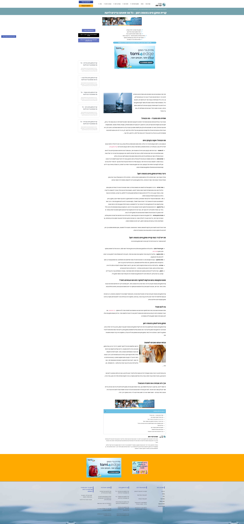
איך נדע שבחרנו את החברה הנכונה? (155, 431)
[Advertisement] (135, 79)
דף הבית (164, 9)
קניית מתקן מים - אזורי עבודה (156, 9)
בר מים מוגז (112, 310)
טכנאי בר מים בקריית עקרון (140, 491)
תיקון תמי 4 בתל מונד (142, 495)
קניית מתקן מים (113, 147)
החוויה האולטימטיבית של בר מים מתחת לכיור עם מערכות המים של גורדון (104, 498)
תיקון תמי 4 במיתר (142, 498)
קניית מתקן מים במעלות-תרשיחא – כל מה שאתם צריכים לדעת (123, 509)
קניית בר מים (117, 4)
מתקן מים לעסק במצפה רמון (157, 427)
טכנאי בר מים (108, 4)
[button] (105, 411)
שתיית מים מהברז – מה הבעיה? (156, 415)
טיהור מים (126, 4)
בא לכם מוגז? (160, 425)
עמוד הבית (148, 4)
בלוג (101, 4)
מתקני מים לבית (135, 4)
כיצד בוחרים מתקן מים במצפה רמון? (155, 419)
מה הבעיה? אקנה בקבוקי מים (157, 417)
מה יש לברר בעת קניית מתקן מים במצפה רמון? (153, 421)
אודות (142, 4)
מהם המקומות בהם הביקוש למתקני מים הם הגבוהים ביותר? (150, 423)
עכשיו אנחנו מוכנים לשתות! (157, 429)
